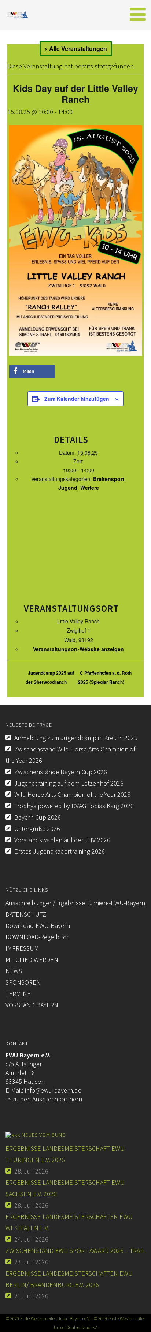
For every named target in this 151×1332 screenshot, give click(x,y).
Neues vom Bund (44, 1134)
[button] (32, 371)
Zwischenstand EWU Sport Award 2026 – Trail (75, 1250)
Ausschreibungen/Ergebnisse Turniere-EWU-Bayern (75, 903)
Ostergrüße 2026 (37, 828)
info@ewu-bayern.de (53, 1090)
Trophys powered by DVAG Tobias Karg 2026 (74, 806)
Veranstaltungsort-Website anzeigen (78, 649)
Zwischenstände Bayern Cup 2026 (60, 772)
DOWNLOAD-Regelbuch (37, 937)
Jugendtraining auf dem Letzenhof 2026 (69, 783)
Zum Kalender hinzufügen (76, 398)
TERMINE (18, 993)
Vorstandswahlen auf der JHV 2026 (62, 840)
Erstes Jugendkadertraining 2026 (59, 851)
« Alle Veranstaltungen (75, 48)
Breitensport (108, 478)
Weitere (89, 487)
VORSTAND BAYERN (31, 1005)
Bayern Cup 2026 (37, 817)
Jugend (67, 487)
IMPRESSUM (22, 948)
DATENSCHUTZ (25, 914)
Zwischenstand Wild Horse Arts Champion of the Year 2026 (70, 755)
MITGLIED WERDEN (31, 959)
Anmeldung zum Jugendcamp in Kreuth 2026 (75, 738)
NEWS (13, 971)
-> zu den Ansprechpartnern (43, 1099)
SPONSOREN (23, 982)
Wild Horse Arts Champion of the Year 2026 (72, 794)
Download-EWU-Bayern (37, 925)
